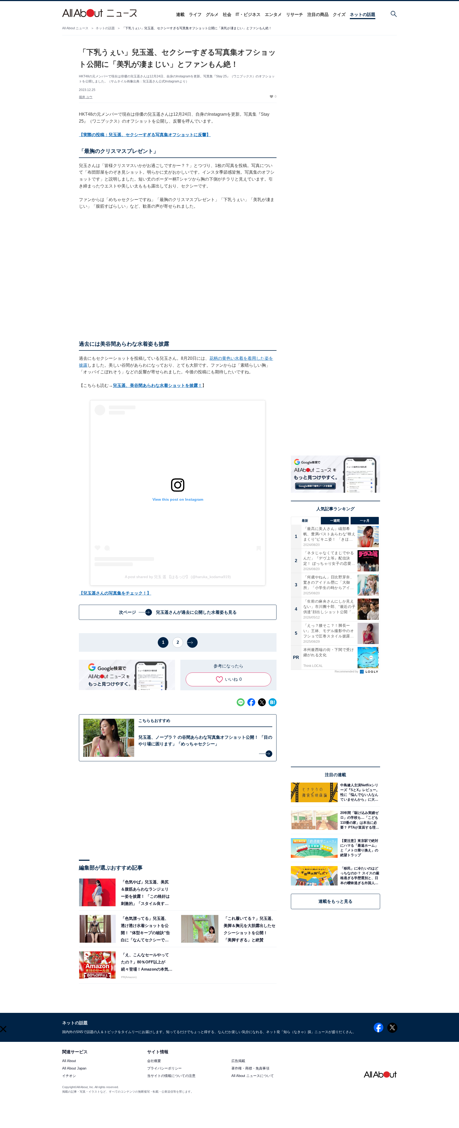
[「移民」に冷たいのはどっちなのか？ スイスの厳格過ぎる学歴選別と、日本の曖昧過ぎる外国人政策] (359, 875)
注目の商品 (318, 14)
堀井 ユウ (85, 97)
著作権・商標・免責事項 (250, 1068)
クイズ (339, 14)
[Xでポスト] (262, 702)
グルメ (212, 14)
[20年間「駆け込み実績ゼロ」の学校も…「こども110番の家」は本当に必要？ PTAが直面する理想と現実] (359, 820)
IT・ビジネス (248, 14)
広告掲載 (238, 1061)
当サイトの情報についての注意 (171, 1076)
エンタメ (273, 14)
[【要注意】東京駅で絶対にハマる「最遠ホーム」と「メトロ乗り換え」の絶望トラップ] (359, 848)
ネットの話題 (362, 14)
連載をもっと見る (335, 901)
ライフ (195, 14)
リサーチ (294, 14)
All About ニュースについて (252, 1076)
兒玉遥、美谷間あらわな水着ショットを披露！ (157, 385)
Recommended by (347, 671)
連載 (180, 14)
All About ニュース (75, 28)
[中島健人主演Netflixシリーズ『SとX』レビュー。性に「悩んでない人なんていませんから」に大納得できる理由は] (359, 792)
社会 (227, 14)
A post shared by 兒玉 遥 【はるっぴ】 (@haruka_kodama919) (178, 577)
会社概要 (154, 1061)
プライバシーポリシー (164, 1068)
